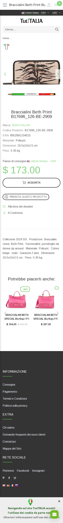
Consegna (9, 384)
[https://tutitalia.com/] (4, 485)
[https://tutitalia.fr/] (12, 485)
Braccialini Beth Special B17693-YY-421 (45, 319)
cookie (29, 512)
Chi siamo (9, 427)
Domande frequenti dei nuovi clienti (24, 434)
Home (6, 38)
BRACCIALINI (21, 125)
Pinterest (8, 470)
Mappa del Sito (12, 448)
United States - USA (43, 161)
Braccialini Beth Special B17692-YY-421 (17, 319)
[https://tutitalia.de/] (8, 485)
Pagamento (10, 391)
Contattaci (9, 441)
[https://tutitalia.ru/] (16, 485)
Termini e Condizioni (15, 398)
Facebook (23, 470)
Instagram (38, 470)
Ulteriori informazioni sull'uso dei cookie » (32, 517)
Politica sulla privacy (15, 405)
